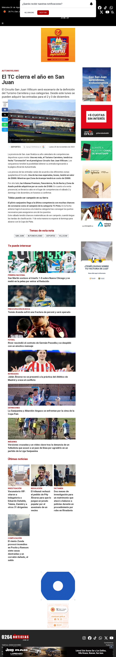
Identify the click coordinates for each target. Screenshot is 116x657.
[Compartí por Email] (5, 120)
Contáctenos (108, 643)
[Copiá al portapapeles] (5, 130)
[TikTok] (105, 8)
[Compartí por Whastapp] (5, 125)
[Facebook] (100, 8)
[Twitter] (101, 12)
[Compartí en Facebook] (5, 110)
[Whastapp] (111, 8)
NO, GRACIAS (29, 12)
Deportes (15, 147)
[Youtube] (107, 12)
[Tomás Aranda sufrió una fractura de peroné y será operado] (41, 296)
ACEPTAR (43, 12)
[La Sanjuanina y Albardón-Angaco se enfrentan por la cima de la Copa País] (41, 395)
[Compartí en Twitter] (5, 115)
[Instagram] (84, 638)
